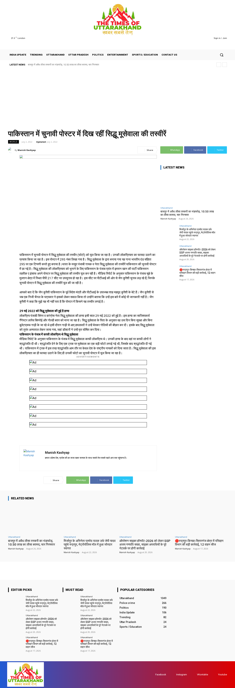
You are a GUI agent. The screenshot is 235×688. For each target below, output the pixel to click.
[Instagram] (193, 38)
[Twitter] (198, 38)
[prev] (218, 64)
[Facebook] (189, 38)
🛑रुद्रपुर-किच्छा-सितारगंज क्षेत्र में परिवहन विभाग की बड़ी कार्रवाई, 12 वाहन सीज (197, 272)
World (13, 141)
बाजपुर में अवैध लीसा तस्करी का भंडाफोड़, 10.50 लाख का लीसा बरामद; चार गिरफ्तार (63, 64)
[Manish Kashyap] (11, 150)
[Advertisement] (117, 96)
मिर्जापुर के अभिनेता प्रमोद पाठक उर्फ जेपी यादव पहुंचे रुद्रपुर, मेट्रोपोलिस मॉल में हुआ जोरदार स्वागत (197, 232)
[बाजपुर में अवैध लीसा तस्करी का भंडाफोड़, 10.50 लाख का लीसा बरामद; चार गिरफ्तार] (188, 188)
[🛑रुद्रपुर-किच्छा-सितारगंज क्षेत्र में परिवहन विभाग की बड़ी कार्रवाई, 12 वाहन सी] (168, 273)
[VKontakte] (193, 674)
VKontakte (202, 674)
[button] (221, 54)
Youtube (222, 674)
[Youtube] (203, 38)
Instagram (181, 674)
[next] (224, 64)
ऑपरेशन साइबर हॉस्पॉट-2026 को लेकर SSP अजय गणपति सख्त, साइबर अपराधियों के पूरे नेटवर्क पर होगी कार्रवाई (197, 252)
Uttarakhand (166, 208)
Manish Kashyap (27, 150)
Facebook (160, 674)
